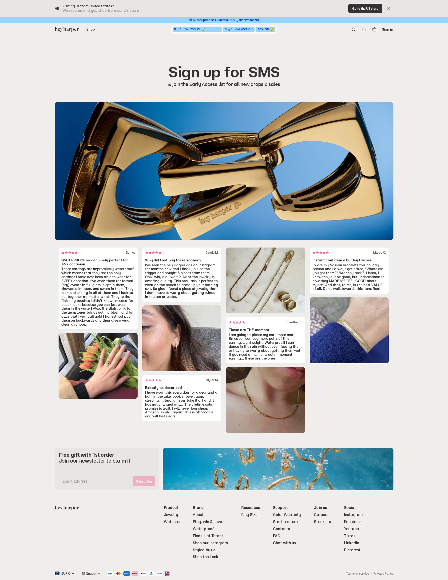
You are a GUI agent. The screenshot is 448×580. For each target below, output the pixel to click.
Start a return (285, 522)
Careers (321, 515)
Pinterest (352, 550)
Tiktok (349, 536)
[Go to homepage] (67, 29)
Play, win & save (207, 522)
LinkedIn (351, 543)
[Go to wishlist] (364, 29)
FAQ (276, 536)
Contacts (281, 529)
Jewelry (171, 515)
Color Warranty (287, 515)
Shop (90, 29)
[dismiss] (388, 8)
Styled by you (205, 550)
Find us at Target (208, 536)
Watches (172, 522)
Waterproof (203, 529)
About (198, 515)
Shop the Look (205, 557)
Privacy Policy (383, 573)
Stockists (322, 522)
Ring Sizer (250, 515)
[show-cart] (374, 29)
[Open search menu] (354, 29)
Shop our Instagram (210, 543)
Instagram (353, 515)
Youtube (351, 529)
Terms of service (357, 573)
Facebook (353, 522)
